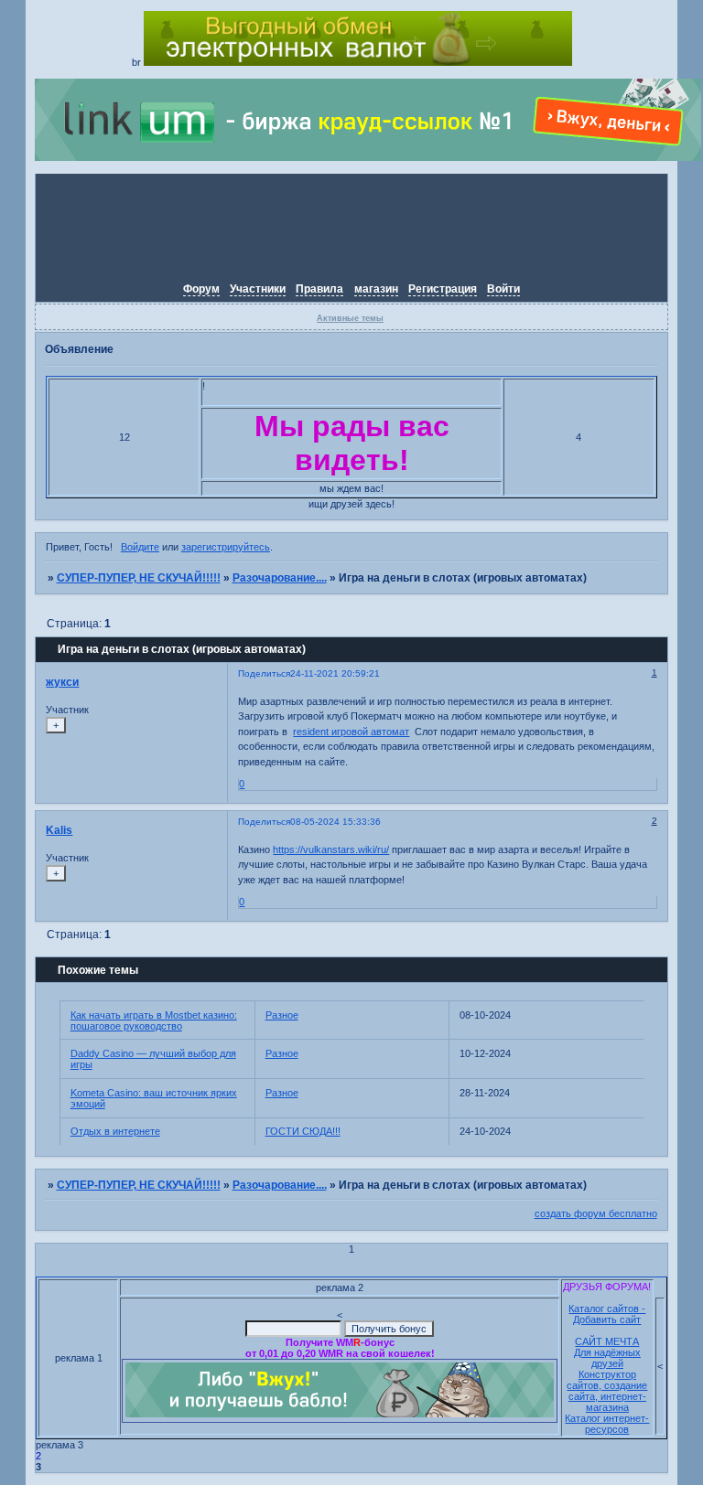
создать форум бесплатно (596, 1213)
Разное (281, 1015)
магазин (376, 289)
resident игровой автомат (351, 731)
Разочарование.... (280, 578)
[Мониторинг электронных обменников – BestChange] (358, 62)
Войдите (140, 546)
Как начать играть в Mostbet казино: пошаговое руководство (153, 1020)
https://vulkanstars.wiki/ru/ (331, 849)
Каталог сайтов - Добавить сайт (606, 1314)
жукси (62, 682)
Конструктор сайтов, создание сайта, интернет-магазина (607, 1391)
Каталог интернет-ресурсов (607, 1424)
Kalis (59, 830)
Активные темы (350, 318)
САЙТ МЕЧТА (607, 1341)
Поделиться (264, 673)
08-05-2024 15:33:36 (335, 822)
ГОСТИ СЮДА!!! (303, 1131)
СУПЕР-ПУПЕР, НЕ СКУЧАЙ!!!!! (139, 578)
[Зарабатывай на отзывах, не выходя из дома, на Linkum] (368, 157)
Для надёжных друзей (607, 1358)
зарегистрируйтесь (225, 546)
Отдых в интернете (115, 1131)
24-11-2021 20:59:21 (335, 673)
